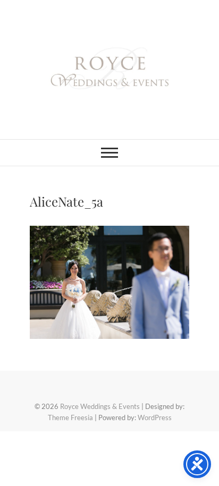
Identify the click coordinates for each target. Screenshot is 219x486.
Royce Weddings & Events (100, 406)
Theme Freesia (70, 417)
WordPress (155, 417)
